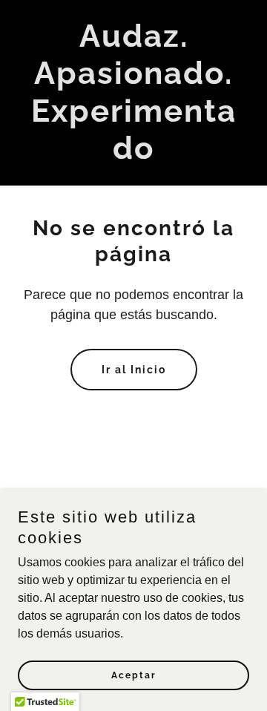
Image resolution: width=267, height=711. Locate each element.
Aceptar (133, 675)
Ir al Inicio (134, 370)
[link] (133, 154)
